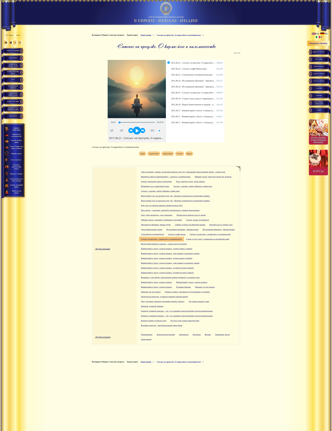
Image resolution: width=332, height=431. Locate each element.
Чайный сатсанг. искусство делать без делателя (213, 177)
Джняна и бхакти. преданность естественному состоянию (187, 292)
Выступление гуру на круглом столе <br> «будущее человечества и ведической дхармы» (175, 196)
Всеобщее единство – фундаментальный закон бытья (161, 325)
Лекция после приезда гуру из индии (191, 215)
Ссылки (319, 88)
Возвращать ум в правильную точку (155, 186)
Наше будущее (13, 101)
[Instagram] (20, 42)
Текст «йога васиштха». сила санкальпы (156, 215)
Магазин (318, 59)
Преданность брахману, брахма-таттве (156, 225)
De (326, 34)
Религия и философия (13, 65)
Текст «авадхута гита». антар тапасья (190, 182)
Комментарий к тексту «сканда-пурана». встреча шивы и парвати (166, 249)
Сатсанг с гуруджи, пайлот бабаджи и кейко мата (192, 186)
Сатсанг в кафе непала (177, 234)
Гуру (13, 79)
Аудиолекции (102, 248)
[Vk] (11, 42)
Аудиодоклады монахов (166, 335)
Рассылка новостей (319, 102)
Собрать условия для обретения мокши (190, 225)
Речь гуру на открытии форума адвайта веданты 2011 (162, 206)
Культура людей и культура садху (153, 321)
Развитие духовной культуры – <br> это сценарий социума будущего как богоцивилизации (177, 311)
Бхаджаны (197, 335)
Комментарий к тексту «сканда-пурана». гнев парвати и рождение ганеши (170, 254)
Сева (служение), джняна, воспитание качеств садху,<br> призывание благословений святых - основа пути (183, 172)
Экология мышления (13, 94)
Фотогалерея (319, 81)
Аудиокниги (184, 335)
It (321, 37)
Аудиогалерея (102, 337)
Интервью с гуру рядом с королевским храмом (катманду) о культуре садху (170, 278)
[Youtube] (6, 42)
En (317, 34)
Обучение (13, 116)
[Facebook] (15, 42)
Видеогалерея (319, 52)
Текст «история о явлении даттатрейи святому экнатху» (163, 302)
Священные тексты (222, 335)
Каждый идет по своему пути (221, 225)
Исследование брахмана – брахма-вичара (182, 230)
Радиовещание (146, 335)
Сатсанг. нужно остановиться (197, 220)
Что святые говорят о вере (199, 302)
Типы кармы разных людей (151, 230)
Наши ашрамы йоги (13, 72)
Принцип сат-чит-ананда (205, 287)
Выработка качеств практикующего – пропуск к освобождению (166, 177)
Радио (319, 110)
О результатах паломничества (152, 234)
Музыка (208, 335)
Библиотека (319, 66)
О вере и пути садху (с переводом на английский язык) (207, 239)
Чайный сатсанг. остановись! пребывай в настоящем (161, 220)
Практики (13, 58)
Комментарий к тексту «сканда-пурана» (156, 282)
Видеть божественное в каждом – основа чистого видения (164, 244)
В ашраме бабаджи (183, 287)
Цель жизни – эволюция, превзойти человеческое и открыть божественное (170, 210)
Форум (319, 95)
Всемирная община (13, 87)
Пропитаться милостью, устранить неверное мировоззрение (164, 297)
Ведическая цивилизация (13, 108)
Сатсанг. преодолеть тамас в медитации (156, 182)
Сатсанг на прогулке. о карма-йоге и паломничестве (210, 234)
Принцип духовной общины (152, 306)
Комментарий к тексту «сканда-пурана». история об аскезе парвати (167, 268)
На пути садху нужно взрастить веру (185, 321)
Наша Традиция (13, 50)
